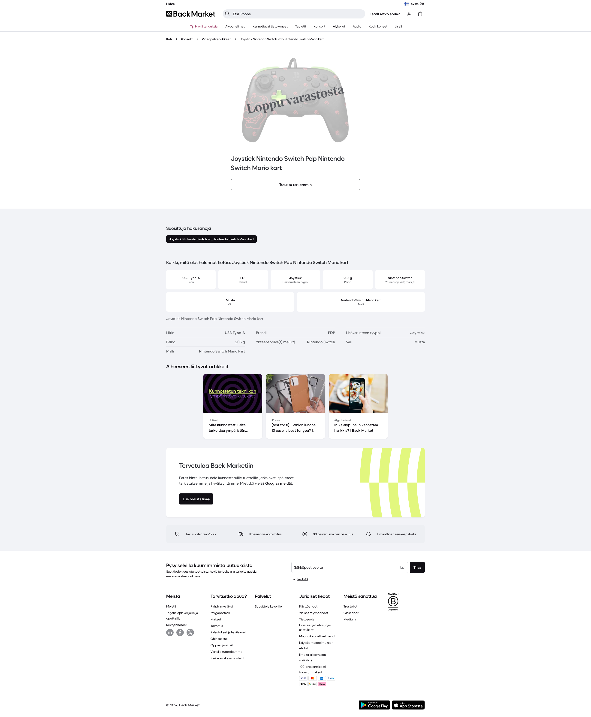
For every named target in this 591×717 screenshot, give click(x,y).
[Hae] (227, 14)
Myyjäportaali (220, 613)
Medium (350, 619)
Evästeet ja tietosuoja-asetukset (315, 627)
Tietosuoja (306, 619)
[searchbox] (297, 13)
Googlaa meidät (278, 483)
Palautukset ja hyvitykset (228, 632)
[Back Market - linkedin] (170, 632)
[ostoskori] (420, 13)
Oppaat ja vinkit (222, 645)
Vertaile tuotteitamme (226, 652)
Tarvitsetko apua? (385, 14)
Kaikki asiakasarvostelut (227, 658)
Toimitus (217, 626)
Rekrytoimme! (176, 625)
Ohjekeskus (219, 639)
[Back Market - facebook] (180, 632)
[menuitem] (235, 26)
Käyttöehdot (308, 606)
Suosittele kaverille (268, 606)
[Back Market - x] (190, 632)
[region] (295, 407)
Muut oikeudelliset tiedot (317, 636)
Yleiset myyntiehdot (313, 613)
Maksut (216, 619)
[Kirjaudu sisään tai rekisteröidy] (409, 13)
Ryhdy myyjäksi (222, 606)
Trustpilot (350, 606)
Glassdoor (351, 613)
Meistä (171, 606)
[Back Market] (190, 14)
